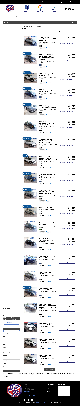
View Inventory (64, 387)
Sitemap (45, 403)
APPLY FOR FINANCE (63, 393)
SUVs (48, 389)
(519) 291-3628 (31, 395)
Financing (11, 1)
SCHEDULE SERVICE (63, 388)
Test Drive (71, 43)
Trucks (48, 388)
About (36, 1)
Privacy (41, 403)
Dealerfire (37, 402)
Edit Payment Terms (11, 322)
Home (2, 16)
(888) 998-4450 (30, 394)
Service (17, 1)
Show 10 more (49, 369)
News (31, 1)
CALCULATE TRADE (63, 391)
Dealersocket (44, 402)
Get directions (27, 391)
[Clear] (8, 311)
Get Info (62, 43)
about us (64, 395)
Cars (47, 386)
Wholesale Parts (24, 1)
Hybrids (48, 391)
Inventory (4, 1)
